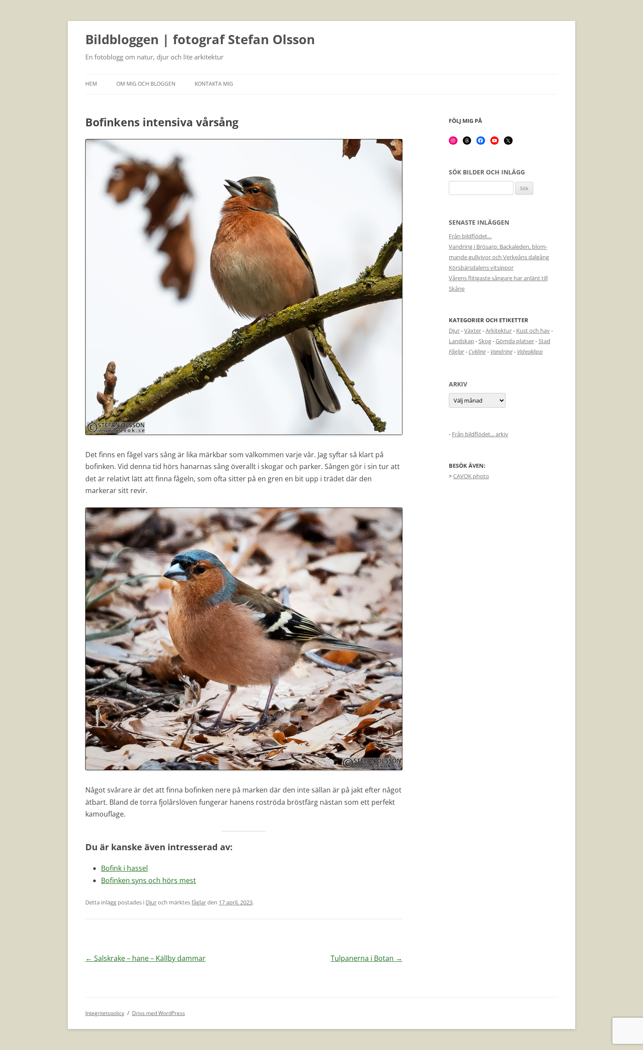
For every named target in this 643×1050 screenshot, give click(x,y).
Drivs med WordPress (158, 1013)
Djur (151, 902)
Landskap (461, 341)
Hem (91, 83)
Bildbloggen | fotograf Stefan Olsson (200, 39)
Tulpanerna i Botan (366, 958)
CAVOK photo (471, 476)
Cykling (477, 351)
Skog (485, 341)
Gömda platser (515, 341)
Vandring (501, 351)
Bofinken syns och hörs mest (148, 880)
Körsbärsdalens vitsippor (481, 267)
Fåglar (456, 351)
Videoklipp (530, 351)
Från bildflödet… (470, 236)
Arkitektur (499, 330)
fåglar (199, 902)
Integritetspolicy (104, 1013)
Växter (472, 330)
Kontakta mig (214, 83)
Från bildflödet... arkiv (480, 434)
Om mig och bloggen (145, 83)
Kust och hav (533, 330)
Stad (544, 341)
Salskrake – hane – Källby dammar (145, 958)
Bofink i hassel (124, 868)
